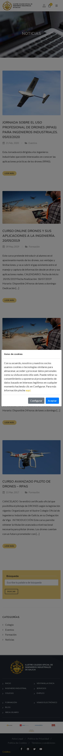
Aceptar (52, 400)
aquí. (28, 390)
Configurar (36, 400)
